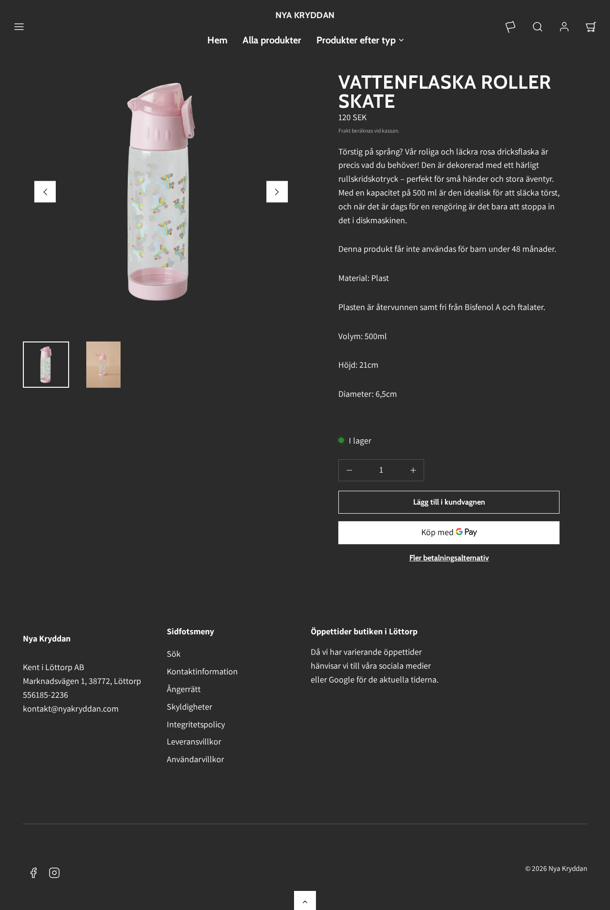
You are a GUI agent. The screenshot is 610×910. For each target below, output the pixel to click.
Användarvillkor (195, 759)
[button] (19, 26)
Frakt (344, 130)
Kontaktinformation (202, 671)
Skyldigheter (189, 706)
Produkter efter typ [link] (356, 40)
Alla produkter (272, 40)
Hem (217, 40)
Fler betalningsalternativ (449, 557)
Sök (174, 653)
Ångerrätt (184, 688)
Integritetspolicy (196, 724)
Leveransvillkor (194, 741)
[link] (510, 26)
